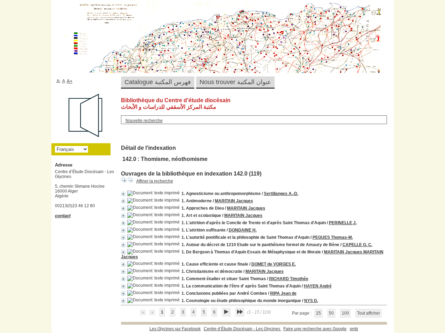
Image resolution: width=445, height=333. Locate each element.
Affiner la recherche (154, 181)
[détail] (123, 194)
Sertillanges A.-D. (281, 193)
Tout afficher (368, 313)
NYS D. (311, 300)
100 (345, 313)
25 (318, 313)
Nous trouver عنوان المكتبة (235, 82)
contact (63, 215)
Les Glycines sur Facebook (175, 328)
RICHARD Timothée (288, 278)
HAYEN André (318, 286)
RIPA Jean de (283, 293)
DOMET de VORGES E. (273, 264)
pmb (354, 328)
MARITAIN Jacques (234, 200)
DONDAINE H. (243, 230)
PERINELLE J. (343, 222)
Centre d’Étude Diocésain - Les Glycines (242, 328)
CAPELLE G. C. (357, 244)
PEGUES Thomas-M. (333, 237)
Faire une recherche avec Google (315, 328)
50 (331, 313)
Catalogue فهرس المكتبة (157, 82)
